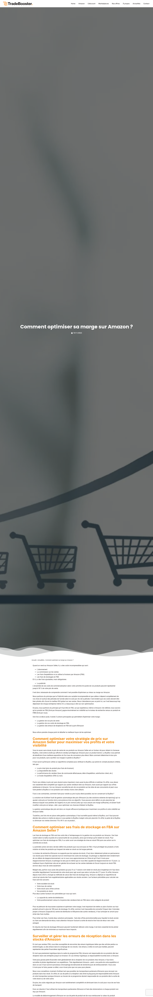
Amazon (81, 4)
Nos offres (116, 4)
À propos (126, 4)
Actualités (136, 4)
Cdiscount (91, 4)
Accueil (34, 660)
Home (73, 4)
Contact (146, 4)
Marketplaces (103, 4)
